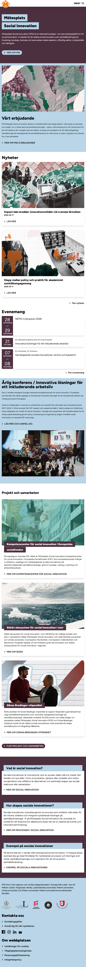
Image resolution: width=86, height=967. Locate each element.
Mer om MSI (13, 52)
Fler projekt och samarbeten (24, 746)
